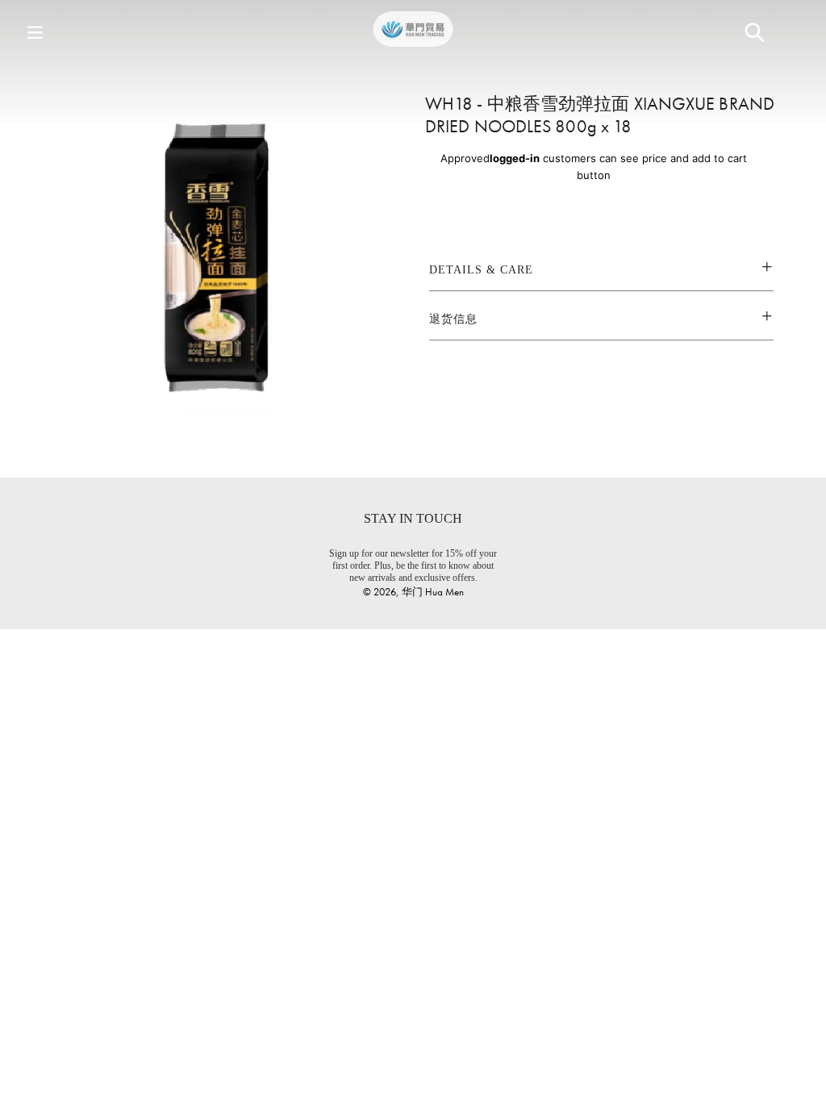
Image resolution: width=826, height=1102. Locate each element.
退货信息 (453, 319)
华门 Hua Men (433, 592)
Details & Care (481, 270)
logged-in (515, 158)
